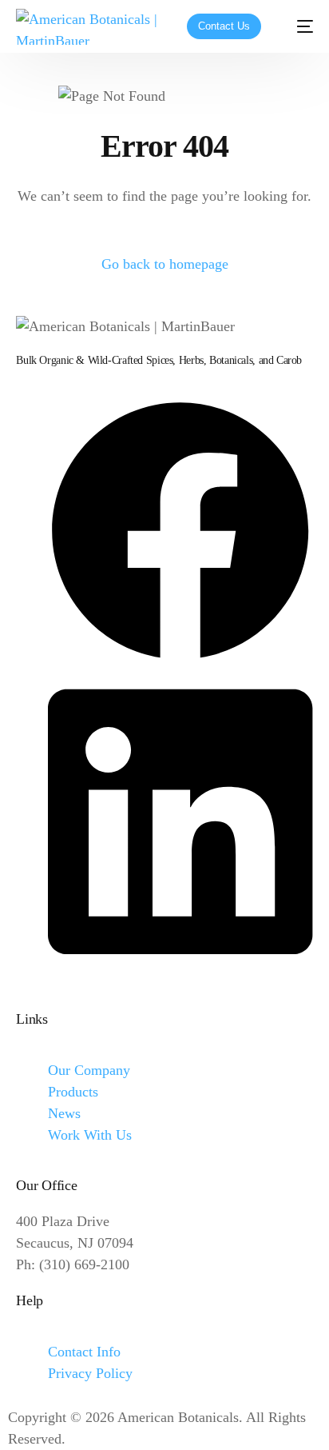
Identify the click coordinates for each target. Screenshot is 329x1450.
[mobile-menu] (297, 27)
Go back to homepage (164, 264)
